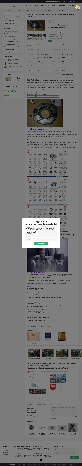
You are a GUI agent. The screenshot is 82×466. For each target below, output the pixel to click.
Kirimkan (41, 243)
